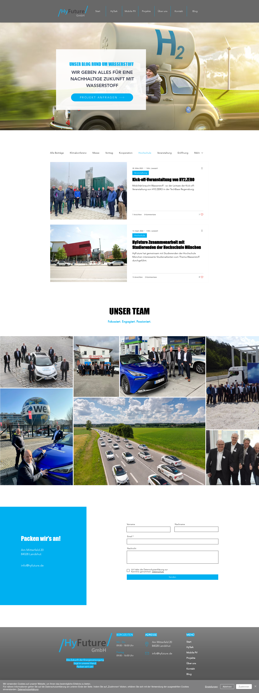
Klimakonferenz (78, 152)
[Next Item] (254, 410)
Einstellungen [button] (211, 686)
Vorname (131, 524)
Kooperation (125, 152)
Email (129, 536)
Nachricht (131, 548)
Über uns (191, 663)
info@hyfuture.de (32, 565)
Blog (189, 674)
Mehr (197, 152)
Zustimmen (244, 686)
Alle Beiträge (57, 152)
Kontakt (190, 668)
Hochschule (144, 152)
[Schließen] (255, 686)
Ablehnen (227, 686)
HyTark (190, 647)
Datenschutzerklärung (28, 689)
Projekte (190, 657)
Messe (95, 152)
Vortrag (109, 152)
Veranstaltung (164, 152)
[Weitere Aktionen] (203, 168)
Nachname (180, 524)
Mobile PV (191, 652)
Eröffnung (183, 152)
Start (188, 641)
